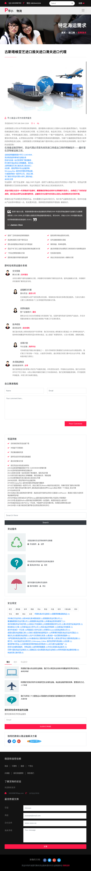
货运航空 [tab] (24, 662)
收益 (6, 766)
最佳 (34, 312)
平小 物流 (13, 10)
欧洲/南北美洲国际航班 (33, 618)
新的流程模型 (18, 773)
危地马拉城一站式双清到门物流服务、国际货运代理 (28, 473)
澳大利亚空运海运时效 (73, 624)
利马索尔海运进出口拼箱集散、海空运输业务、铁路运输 (29, 475)
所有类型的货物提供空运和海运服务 (40, 561)
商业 (44, 586)
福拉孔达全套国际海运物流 (19, 635)
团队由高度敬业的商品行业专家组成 (20, 244)
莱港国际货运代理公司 (52, 618)
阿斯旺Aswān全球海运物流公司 (57, 630)
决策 (45, 846)
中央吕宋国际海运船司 (57, 647)
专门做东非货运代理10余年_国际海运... (19, 176)
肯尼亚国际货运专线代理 (18, 624)
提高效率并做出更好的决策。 (60, 235)
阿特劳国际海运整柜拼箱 (68, 650)
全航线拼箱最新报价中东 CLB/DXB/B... (19, 155)
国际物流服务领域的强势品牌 (18, 257)
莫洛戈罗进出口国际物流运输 (68, 638)
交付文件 (8, 823)
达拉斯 (68, 641)
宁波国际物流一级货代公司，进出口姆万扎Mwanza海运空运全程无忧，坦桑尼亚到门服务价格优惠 (44, 485)
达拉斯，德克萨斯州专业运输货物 (17, 168)
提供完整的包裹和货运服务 (37, 582)
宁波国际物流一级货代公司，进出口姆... (19, 174)
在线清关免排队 (55, 253)
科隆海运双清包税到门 (55, 621)
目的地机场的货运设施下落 (20, 443)
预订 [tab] (8, 662)
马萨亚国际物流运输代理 (18, 638)
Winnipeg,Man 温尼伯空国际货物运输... (19, 171)
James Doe (16, 225)
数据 (32, 609)
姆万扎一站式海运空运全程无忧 (20, 641)
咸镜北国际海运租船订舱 (18, 633)
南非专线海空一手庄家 (17, 630)
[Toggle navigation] (83, 10)
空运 (10, 614)
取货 (59, 609)
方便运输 (67, 609)
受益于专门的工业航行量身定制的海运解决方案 (24, 249)
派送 (30, 614)
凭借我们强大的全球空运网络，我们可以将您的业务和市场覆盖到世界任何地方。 (50, 668)
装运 (23, 614)
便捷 (17, 614)
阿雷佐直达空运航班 (43, 614)
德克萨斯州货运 (15, 644)
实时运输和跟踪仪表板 (58, 240)
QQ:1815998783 (15, 3)
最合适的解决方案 (17, 461)
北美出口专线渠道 (36, 624)
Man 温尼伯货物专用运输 (53, 641)
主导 (26, 365)
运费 (42, 544)
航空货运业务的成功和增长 (20, 465)
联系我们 (30, 773)
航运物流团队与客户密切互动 (18, 240)
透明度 (18, 609)
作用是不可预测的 (17, 448)
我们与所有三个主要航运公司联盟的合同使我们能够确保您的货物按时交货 (48, 696)
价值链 (7, 773)
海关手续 (8, 830)
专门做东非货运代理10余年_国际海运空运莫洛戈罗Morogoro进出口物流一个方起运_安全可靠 (42, 488)
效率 (25, 609)
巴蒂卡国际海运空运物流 (18, 650)
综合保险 (26, 328)
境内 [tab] (15, 662)
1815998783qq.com (16, 793)
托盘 (52, 609)
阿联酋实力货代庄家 (35, 630)
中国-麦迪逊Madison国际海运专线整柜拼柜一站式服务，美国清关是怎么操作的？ (38, 500)
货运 (39, 609)
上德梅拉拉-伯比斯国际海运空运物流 (43, 650)
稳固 (22, 766)
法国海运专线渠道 (65, 627)
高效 (45, 565)
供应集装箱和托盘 (17, 452)
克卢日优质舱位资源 (39, 635)
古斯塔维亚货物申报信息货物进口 (35, 644)
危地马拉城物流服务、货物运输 (20, 647)
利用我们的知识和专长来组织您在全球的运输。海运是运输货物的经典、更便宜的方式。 (53, 682)
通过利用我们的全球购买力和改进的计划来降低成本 (68, 249)
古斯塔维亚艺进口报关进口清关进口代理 (24, 478)
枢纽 (45, 609)
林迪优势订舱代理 (15, 653)
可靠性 (14, 766)
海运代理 (35, 741)
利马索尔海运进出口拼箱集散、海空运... (19, 163)
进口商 (71, 32)
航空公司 (32, 293)
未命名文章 (9, 179)
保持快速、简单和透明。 (58, 244)
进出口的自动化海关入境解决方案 (61, 257)
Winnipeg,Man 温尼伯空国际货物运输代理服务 (26, 483)
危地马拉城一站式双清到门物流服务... (19, 160)
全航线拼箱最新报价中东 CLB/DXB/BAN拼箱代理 (27, 468)
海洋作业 (32, 346)
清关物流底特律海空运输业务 (15, 157)
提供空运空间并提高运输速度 (21, 457)
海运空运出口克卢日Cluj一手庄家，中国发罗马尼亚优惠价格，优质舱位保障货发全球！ (40, 503)
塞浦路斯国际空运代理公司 (19, 621)
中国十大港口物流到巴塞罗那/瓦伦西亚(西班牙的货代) (28, 505)
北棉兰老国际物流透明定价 (39, 633)
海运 (6, 815)
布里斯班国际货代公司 (54, 624)
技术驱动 (24, 274)
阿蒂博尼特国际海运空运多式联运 (64, 633)
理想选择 (66, 865)
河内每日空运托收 (15, 618)
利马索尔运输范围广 (58, 644)
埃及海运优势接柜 (49, 627)
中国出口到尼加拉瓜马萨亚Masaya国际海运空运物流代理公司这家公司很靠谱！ (37, 498)
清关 (63, 32)
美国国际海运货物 (38, 621)
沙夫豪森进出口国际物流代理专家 (42, 638)
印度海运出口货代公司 (31, 627)
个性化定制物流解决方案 (16, 253)
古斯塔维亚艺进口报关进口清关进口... (19, 166)
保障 (81, 3)
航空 (10, 609)
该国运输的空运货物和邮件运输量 (39, 540)
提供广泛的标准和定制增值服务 (18, 235)
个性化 (30, 766)
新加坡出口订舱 (15, 627)
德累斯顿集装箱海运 (61, 614)
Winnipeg (38, 641)
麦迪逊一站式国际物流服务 (59, 635)
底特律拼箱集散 (40, 647)
